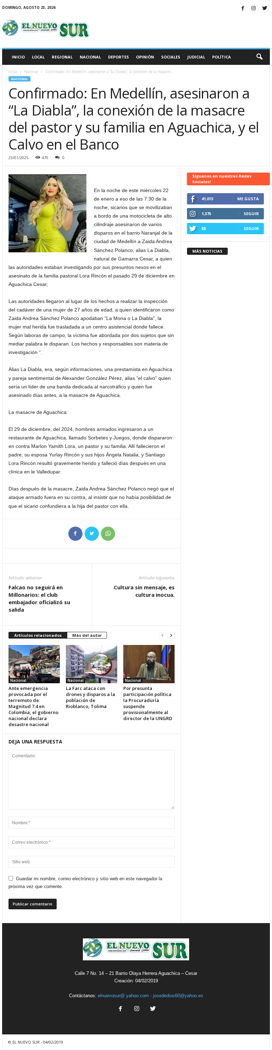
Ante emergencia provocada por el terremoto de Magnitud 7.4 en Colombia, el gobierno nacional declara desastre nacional (33, 706)
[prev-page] (162, 635)
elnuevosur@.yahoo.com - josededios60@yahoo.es (150, 995)
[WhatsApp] (108, 534)
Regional (62, 57)
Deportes (118, 57)
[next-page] (171, 635)
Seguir (251, 213)
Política (221, 57)
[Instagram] (253, 9)
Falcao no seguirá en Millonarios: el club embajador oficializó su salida (39, 598)
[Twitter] (264, 9)
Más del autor (87, 635)
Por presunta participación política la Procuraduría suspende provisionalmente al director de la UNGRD (147, 703)
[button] (259, 57)
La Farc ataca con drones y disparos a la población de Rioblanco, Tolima (90, 697)
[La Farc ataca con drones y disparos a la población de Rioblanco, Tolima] (91, 664)
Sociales (170, 57)
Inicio (18, 57)
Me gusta (248, 198)
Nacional (90, 57)
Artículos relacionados (38, 635)
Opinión (145, 57)
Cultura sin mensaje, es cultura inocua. (144, 591)
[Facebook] (242, 9)
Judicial (196, 57)
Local (38, 57)
